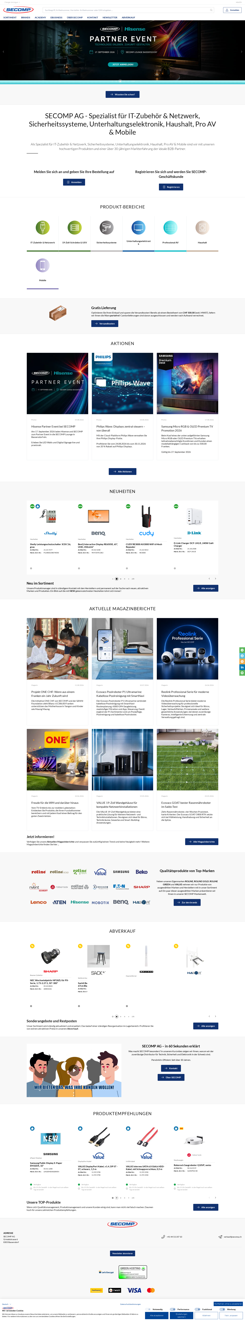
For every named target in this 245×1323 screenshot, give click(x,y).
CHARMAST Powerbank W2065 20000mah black (142, 545)
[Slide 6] (124, 81)
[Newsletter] (242, 673)
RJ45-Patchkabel (84, 1161)
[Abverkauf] (242, 661)
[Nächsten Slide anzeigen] (241, 52)
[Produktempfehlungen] (242, 656)
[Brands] (90, 887)
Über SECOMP (75, 17)
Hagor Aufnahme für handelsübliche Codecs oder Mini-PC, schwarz (48, 984)
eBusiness (56, 17)
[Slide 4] (116, 81)
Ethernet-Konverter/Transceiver (90, 978)
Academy (40, 17)
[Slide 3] (112, 81)
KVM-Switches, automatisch (40, 1161)
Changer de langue (11, 2)
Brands (25, 17)
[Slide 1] (113, 1017)
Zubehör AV (34, 978)
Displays (129, 976)
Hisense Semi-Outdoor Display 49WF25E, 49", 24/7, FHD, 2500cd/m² (144, 982)
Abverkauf (128, 17)
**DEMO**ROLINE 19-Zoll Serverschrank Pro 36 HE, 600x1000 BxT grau (192, 987)
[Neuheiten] (242, 650)
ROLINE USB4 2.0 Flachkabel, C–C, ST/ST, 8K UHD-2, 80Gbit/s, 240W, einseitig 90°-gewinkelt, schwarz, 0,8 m (49, 547)
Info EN (239, 2)
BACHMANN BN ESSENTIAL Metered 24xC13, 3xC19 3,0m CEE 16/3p (193, 545)
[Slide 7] (128, 81)
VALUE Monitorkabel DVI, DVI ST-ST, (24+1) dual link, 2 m (193, 1167)
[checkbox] (148, 1309)
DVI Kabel (177, 1161)
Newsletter (110, 17)
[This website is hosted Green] (133, 1272)
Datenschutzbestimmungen (130, 1304)
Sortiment (10, 17)
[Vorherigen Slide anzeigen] (3, 52)
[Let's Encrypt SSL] (106, 1272)
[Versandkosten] (58, 313)
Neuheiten (34, 539)
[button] (6, 1304)
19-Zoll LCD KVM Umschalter (137, 1161)
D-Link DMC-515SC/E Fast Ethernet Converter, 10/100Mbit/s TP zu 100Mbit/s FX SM (96, 985)
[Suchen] (211, 10)
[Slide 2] (113, 579)
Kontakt (92, 17)
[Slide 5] (120, 81)
